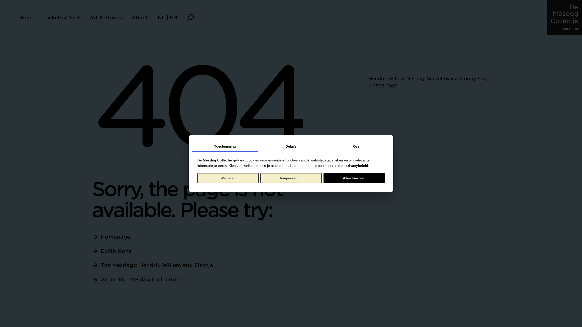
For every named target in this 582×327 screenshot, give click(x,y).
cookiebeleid (329, 165)
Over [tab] (357, 146)
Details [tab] (291, 146)
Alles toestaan (354, 178)
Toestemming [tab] (225, 146)
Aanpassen (288, 178)
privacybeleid (357, 165)
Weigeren (228, 178)
